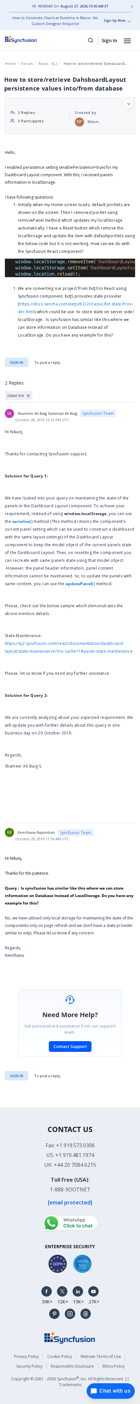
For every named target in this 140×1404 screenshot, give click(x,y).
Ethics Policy (114, 1366)
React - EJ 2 (47, 63)
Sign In (109, 40)
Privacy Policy (26, 1356)
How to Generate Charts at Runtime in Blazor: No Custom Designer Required (55, 20)
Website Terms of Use (100, 1356)
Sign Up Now (114, 20)
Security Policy (29, 1366)
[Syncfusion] (70, 1337)
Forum (27, 63)
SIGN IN (16, 1075)
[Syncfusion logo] (28, 39)
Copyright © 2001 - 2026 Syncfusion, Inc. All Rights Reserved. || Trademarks (70, 1381)
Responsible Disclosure (72, 1366)
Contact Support (70, 1046)
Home (10, 63)
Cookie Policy (59, 1356)
